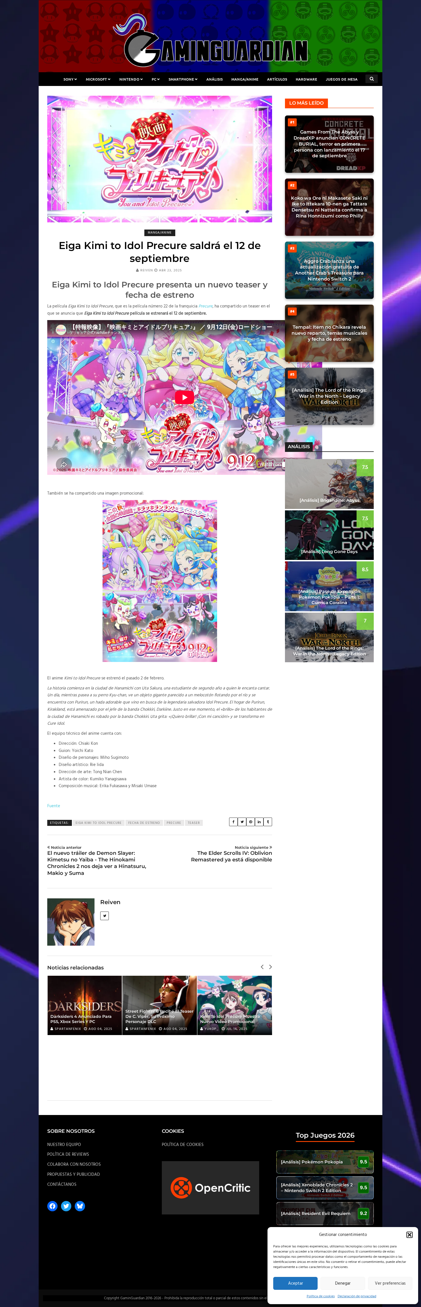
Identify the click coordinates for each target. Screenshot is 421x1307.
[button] (409, 1235)
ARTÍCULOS (277, 79)
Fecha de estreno (144, 823)
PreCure (174, 823)
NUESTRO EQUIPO (64, 1144)
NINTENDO (129, 79)
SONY (69, 79)
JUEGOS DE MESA (342, 79)
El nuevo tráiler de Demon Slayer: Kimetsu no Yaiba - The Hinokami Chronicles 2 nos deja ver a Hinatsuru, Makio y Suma (96, 860)
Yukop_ (211, 1029)
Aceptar (295, 1283)
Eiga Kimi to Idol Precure (99, 823)
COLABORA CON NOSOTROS (74, 1164)
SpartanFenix (68, 1029)
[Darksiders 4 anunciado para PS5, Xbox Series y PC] (85, 1005)
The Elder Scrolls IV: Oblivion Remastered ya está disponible (231, 854)
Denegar (343, 1283)
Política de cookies (321, 1296)
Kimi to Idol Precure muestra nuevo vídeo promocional (230, 1019)
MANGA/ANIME (245, 79)
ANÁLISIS (214, 79)
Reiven (146, 270)
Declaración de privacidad (357, 1296)
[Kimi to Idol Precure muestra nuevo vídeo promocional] (234, 1005)
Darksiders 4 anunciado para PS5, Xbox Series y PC (81, 1019)
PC (154, 79)
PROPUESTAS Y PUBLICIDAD (73, 1174)
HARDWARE (306, 79)
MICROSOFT (96, 79)
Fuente (53, 806)
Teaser (194, 823)
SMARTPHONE (181, 79)
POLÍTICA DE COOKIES (183, 1144)
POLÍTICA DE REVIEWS (68, 1154)
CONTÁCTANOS (61, 1184)
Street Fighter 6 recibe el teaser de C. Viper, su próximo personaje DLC (159, 1016)
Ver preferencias (390, 1283)
